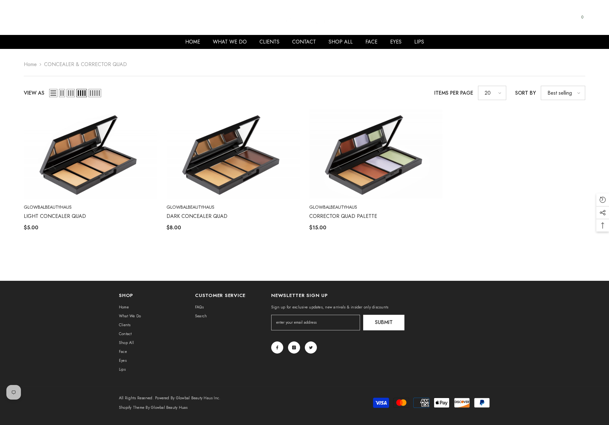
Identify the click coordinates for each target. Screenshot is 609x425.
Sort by (525, 93)
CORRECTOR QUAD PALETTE (343, 216)
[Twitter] (311, 347)
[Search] (528, 21)
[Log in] (567, 22)
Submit (384, 322)
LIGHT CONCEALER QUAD (55, 216)
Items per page (453, 93)
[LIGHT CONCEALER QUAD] (90, 154)
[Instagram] (294, 347)
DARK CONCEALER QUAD (197, 216)
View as (34, 93)
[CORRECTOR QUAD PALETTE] (375, 154)
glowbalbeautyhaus (48, 207)
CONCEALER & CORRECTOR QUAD (85, 64)
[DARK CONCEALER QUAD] (233, 154)
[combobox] (522, 21)
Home (30, 64)
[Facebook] (277, 347)
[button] (53, 93)
